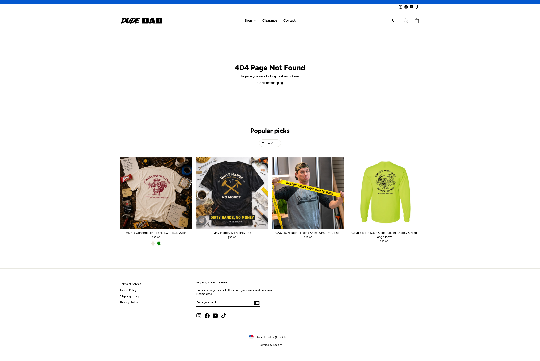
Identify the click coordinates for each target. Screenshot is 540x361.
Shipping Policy (129, 296)
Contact (290, 20)
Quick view (156, 224)
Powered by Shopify (270, 344)
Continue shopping (270, 83)
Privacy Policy (129, 302)
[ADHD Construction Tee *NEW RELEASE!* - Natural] (153, 243)
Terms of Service (130, 284)
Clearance (269, 20)
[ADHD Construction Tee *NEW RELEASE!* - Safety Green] (159, 243)
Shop (248, 20)
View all (270, 142)
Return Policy (128, 290)
